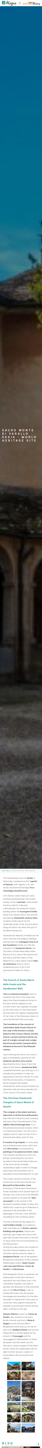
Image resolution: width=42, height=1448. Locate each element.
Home (3, 870)
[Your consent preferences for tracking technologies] (38, 1444)
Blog (8, 870)
